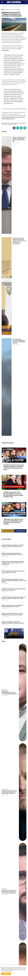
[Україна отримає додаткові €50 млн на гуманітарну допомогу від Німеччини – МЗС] (7, 185)
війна (5, 123)
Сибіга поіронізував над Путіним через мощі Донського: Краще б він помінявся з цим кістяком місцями (14, 580)
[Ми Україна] (14, 2)
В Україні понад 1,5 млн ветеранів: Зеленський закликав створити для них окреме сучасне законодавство (19, 241)
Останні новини (6, 539)
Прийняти (6, 973)
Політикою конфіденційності (6, 970)
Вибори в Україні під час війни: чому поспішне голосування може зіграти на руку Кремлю (9, 891)
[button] (14, 127)
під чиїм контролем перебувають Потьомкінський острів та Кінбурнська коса (13, 117)
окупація (9, 123)
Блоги (3, 641)
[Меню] (2, 2)
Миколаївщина (14, 123)
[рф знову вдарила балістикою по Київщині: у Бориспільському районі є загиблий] (7, 387)
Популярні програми (8, 442)
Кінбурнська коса (12, 124)
